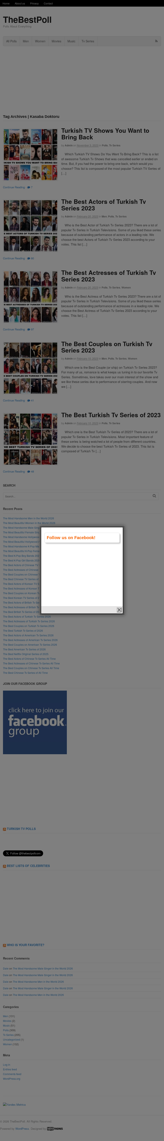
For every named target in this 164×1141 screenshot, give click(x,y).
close (119, 609)
